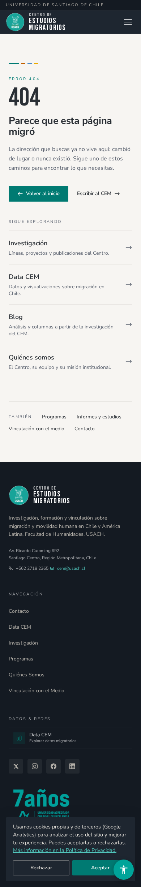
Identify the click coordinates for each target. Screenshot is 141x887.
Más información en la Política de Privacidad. (64, 850)
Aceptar (100, 867)
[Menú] (128, 22)
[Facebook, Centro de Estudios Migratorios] (53, 766)
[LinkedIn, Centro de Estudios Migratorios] (72, 766)
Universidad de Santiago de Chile (55, 5)
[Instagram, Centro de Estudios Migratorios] (34, 766)
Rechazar (41, 867)
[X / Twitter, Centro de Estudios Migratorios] (16, 766)
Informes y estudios (99, 416)
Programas (54, 416)
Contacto (84, 428)
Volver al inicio (43, 193)
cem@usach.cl (71, 568)
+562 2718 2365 (32, 568)
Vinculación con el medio (36, 428)
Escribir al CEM (94, 193)
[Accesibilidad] (124, 870)
